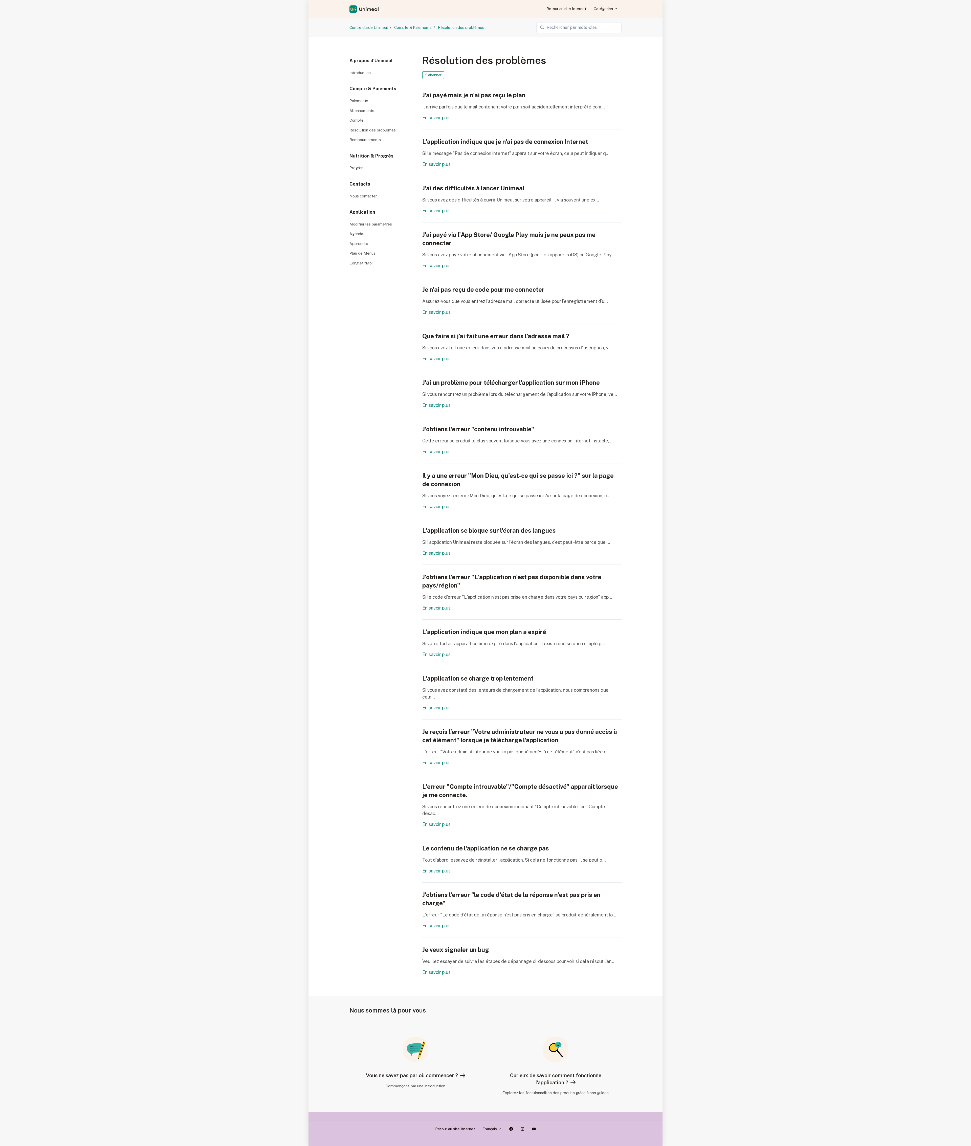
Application (362, 212)
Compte (356, 120)
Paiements (358, 101)
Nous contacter (363, 196)
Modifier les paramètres (370, 224)
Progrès (356, 168)
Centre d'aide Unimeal (368, 27)
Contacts (359, 184)
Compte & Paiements (413, 27)
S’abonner (433, 75)
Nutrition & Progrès (371, 156)
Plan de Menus (362, 253)
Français (490, 1129)
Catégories (604, 9)
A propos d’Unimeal (371, 60)
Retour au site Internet (566, 9)
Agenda (356, 234)
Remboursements (365, 140)
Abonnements (361, 110)
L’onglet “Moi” (361, 263)
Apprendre (358, 243)
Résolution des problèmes (461, 27)
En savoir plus (436, 117)
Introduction (360, 73)
